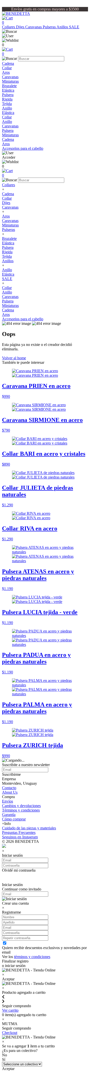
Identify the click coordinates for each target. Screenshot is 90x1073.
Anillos (62, 27)
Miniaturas (10, 81)
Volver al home (14, 358)
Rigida (7, 99)
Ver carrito (10, 1010)
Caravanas (34, 27)
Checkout (9, 1033)
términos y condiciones (32, 957)
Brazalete (9, 86)
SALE (74, 27)
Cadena (8, 63)
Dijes (20, 27)
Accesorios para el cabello (22, 148)
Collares (9, 27)
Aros (6, 72)
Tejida (7, 104)
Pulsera (8, 95)
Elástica (8, 90)
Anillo (7, 108)
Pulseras (49, 27)
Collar (7, 68)
